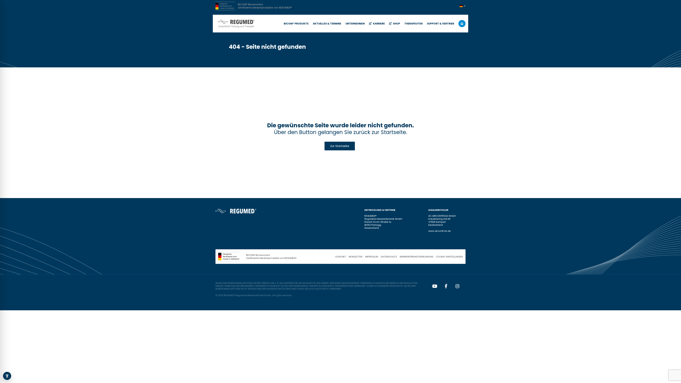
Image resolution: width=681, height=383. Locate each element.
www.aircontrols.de (439, 231)
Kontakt (341, 256)
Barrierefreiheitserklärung (416, 256)
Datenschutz (389, 256)
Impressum (371, 256)
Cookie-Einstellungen (449, 256)
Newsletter (355, 256)
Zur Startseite (339, 146)
